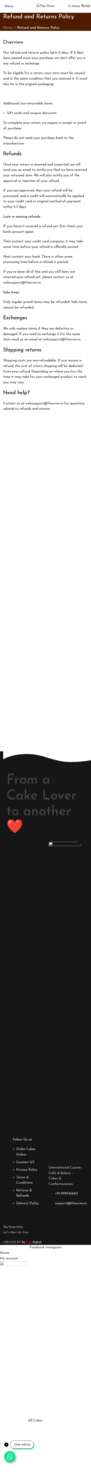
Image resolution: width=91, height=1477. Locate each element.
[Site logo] (45, 6)
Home (7, 28)
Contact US (25, 1162)
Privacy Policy (26, 1170)
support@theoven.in (71, 1203)
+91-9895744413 (66, 1193)
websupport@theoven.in (22, 282)
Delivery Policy (27, 1203)
